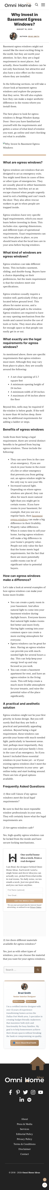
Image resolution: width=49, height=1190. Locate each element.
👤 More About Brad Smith (24, 1043)
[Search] (37, 970)
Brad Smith (33, 36)
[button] (36, 4)
